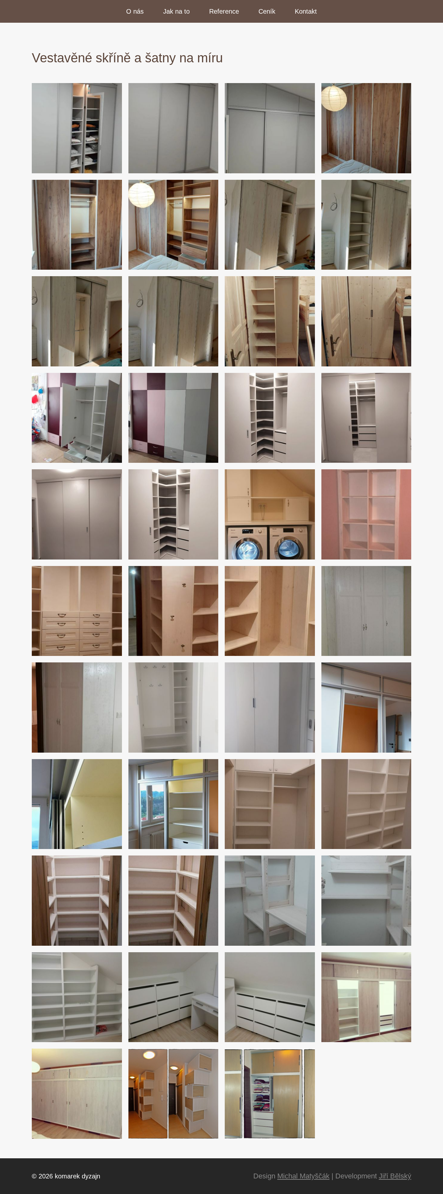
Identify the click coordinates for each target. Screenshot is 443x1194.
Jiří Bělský (395, 1176)
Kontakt (306, 11)
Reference (224, 11)
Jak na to (176, 11)
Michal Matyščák (303, 1176)
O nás (135, 11)
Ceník (266, 11)
